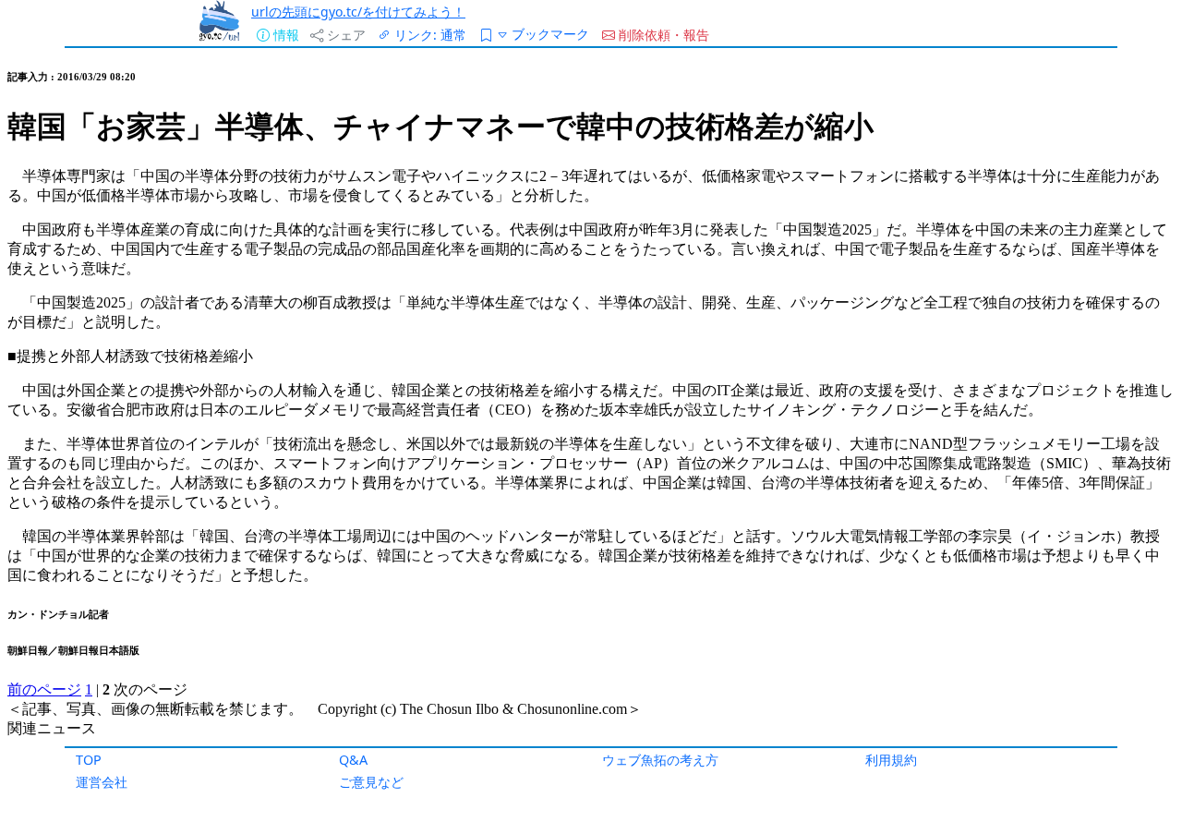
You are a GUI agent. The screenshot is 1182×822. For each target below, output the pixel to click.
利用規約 (891, 759)
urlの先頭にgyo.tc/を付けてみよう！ (358, 11)
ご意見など (371, 782)
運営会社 (101, 782)
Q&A (353, 759)
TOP (89, 759)
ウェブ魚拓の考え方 (660, 759)
